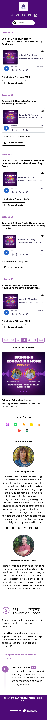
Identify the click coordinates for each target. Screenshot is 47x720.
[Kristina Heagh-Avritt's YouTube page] (38, 528)
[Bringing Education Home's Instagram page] (22, 15)
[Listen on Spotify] (15, 424)
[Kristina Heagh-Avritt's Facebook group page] (14, 528)
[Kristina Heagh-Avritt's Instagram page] (26, 528)
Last (41, 340)
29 (29, 340)
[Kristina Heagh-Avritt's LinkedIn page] (32, 528)
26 (12, 340)
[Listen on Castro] (27, 430)
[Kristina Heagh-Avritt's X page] (20, 528)
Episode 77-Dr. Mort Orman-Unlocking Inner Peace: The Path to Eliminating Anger (23, 163)
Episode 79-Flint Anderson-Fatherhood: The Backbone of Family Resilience (22, 41)
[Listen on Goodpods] (31, 424)
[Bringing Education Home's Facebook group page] (16, 15)
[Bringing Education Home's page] (34, 15)
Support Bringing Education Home (20, 656)
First (6, 340)
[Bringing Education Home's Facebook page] (12, 15)
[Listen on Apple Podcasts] (7, 424)
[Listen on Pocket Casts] (19, 430)
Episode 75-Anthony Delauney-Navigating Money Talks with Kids (21, 287)
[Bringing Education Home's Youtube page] (28, 15)
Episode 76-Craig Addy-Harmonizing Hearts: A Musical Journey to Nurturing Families (23, 225)
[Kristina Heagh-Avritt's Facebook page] (8, 528)
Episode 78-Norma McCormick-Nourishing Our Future (19, 102)
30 (35, 340)
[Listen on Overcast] (39, 424)
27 (18, 340)
